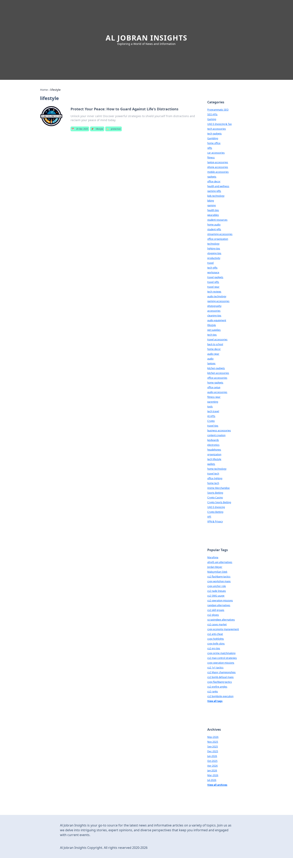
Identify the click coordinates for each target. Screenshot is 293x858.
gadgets (211, 176)
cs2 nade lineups (216, 591)
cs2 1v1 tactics (215, 667)
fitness (211, 157)
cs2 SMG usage (215, 595)
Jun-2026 (212, 756)
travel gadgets (215, 277)
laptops (211, 363)
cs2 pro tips (213, 648)
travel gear (213, 287)
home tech (213, 483)
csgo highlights (215, 639)
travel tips (212, 425)
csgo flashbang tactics (219, 682)
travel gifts (213, 282)
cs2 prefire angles (217, 686)
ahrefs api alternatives (219, 562)
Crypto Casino (215, 497)
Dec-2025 (212, 751)
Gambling (212, 138)
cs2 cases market (217, 624)
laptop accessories (217, 162)
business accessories (219, 430)
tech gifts (212, 267)
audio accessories (217, 392)
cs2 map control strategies (222, 658)
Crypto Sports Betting (219, 502)
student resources (217, 219)
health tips (213, 210)
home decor (214, 349)
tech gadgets (214, 133)
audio (210, 358)
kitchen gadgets (216, 368)
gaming (211, 205)
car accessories (216, 152)
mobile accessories (218, 172)
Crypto (211, 421)
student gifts (214, 229)
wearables (213, 215)
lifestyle (97, 129)
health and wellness (218, 186)
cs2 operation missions (220, 600)
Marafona (212, 557)
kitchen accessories (218, 373)
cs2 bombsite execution (220, 696)
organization (214, 454)
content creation (216, 435)
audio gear (213, 354)
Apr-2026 (212, 765)
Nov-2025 (212, 741)
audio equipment (216, 320)
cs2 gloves (213, 615)
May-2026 (212, 737)
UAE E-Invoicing (216, 507)
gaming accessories (218, 301)
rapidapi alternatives (218, 605)
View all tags (214, 701)
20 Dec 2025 (80, 129)
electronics (213, 445)
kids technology (215, 196)
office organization (217, 239)
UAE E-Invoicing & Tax (219, 124)
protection (113, 129)
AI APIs (211, 416)
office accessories (217, 378)
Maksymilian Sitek (217, 571)
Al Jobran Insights (146, 38)
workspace (213, 272)
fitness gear (213, 397)
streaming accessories (219, 234)
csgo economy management (223, 629)
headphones (214, 449)
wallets (211, 464)
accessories (213, 310)
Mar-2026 (212, 775)
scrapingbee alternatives (221, 619)
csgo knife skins (216, 643)
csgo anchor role (216, 586)
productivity (213, 258)
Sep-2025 (212, 746)
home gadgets (215, 382)
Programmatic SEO (217, 109)
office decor (213, 181)
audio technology (216, 296)
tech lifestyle (214, 459)
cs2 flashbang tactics (218, 576)
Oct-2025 (212, 761)
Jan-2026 (212, 770)
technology (213, 243)
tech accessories (216, 128)
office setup (213, 387)
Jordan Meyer (214, 567)
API (209, 516)
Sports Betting (215, 492)
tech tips (212, 334)
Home (44, 90)
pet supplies (214, 330)
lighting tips (213, 248)
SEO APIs (212, 114)
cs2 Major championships (221, 672)
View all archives (217, 785)
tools (210, 406)
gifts (209, 148)
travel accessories (217, 339)
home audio (213, 224)
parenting (212, 401)
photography (214, 306)
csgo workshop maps (219, 581)
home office (213, 143)
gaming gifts (214, 191)
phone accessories (217, 167)
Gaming (211, 119)
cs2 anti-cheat (215, 634)
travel (210, 263)
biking (210, 200)
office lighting (214, 478)
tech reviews (214, 291)
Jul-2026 (211, 780)
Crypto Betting (215, 512)
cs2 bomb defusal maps (220, 677)
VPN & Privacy (215, 521)
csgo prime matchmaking (221, 653)
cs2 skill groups (215, 610)
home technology (216, 469)
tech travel (213, 411)
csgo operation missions (220, 662)
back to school (215, 344)
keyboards (213, 440)
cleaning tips (214, 315)
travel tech (213, 473)
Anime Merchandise (218, 488)
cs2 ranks (212, 691)
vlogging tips (214, 253)
